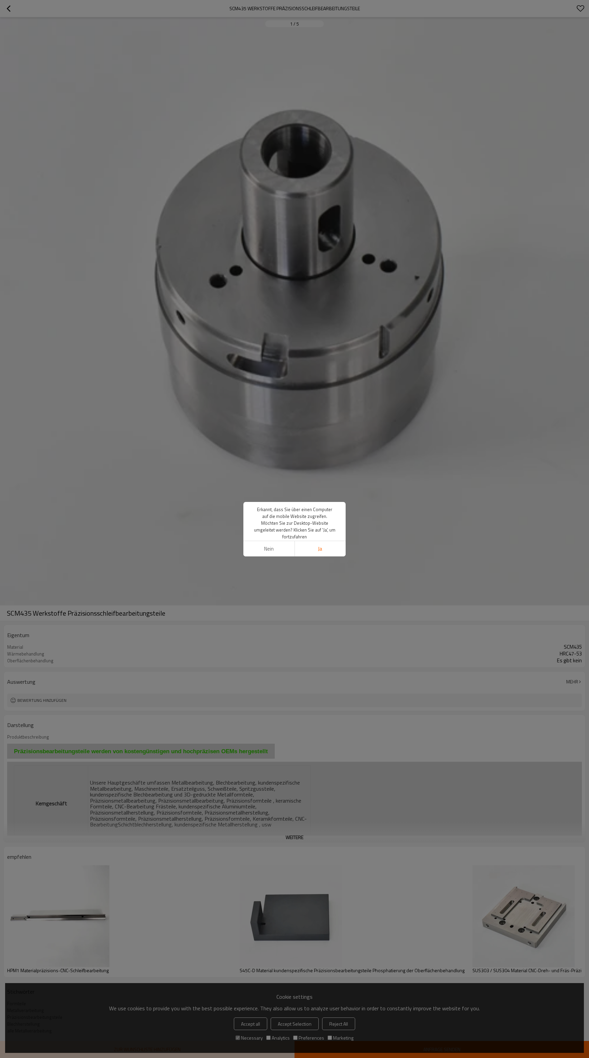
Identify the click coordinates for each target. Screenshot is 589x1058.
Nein (269, 549)
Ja (320, 549)
